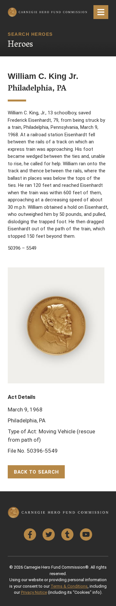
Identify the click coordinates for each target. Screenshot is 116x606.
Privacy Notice (34, 592)
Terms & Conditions (69, 586)
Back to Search (36, 472)
